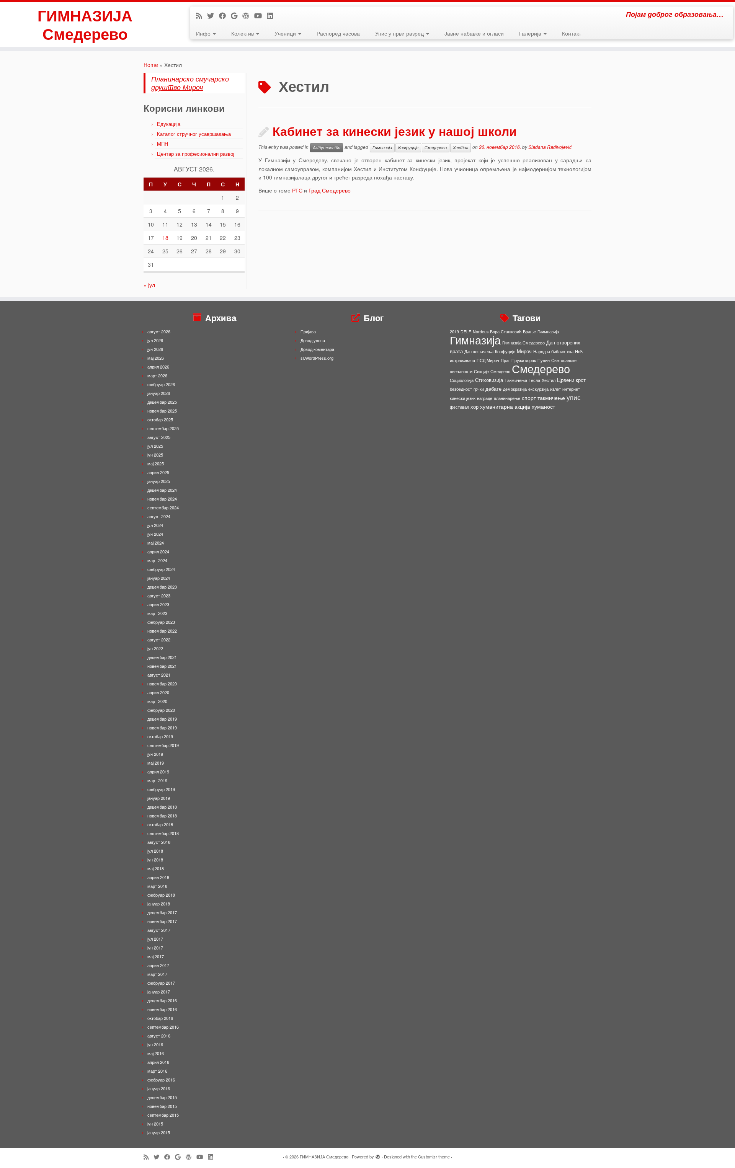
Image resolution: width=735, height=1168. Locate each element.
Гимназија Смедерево (523, 343)
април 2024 (158, 551)
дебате (493, 388)
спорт (529, 397)
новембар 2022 (162, 631)
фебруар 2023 (161, 622)
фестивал (459, 407)
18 (165, 237)
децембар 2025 (162, 402)
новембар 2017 (162, 921)
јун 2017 (155, 948)
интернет (571, 389)
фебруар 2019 (161, 789)
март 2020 (157, 701)
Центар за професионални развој (195, 153)
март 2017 (157, 974)
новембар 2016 (162, 1009)
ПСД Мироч (488, 360)
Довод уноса (313, 340)
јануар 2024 (158, 578)
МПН (162, 143)
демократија (515, 389)
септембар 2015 (163, 1115)
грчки (479, 389)
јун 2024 (155, 534)
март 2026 (157, 375)
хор (474, 406)
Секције (481, 371)
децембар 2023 (162, 587)
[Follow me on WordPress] (248, 15)
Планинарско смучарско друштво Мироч (190, 83)
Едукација (168, 123)
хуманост (543, 406)
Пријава (308, 331)
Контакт (571, 33)
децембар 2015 (162, 1097)
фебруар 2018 (161, 895)
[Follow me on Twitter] (213, 15)
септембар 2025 (163, 428)
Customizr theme (434, 1156)
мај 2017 (155, 956)
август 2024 (158, 516)
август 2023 (158, 595)
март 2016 (157, 1071)
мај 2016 (155, 1053)
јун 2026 (155, 349)
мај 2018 (155, 868)
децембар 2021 (162, 657)
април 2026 (158, 367)
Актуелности (326, 147)
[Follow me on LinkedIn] (272, 15)
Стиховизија (489, 379)
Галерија (531, 33)
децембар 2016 (162, 1000)
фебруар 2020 (161, 710)
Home (151, 65)
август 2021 (158, 675)
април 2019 (158, 771)
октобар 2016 (160, 1018)
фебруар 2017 (161, 983)
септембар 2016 (163, 1027)
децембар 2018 (162, 807)
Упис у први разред (400, 33)
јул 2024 (155, 525)
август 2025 (158, 437)
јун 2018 (155, 859)
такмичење (551, 397)
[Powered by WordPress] (378, 1155)
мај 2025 (155, 463)
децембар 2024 (162, 490)
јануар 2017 (158, 992)
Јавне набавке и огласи (474, 33)
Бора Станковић (505, 331)
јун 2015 (155, 1124)
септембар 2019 (163, 745)
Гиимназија (548, 331)
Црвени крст (571, 379)
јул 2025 (155, 446)
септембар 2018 (163, 833)
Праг (505, 360)
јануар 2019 (158, 798)
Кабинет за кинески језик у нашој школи (395, 131)
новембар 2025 (162, 411)
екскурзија (538, 389)
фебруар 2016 (161, 1080)
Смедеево (500, 371)
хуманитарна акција (505, 406)
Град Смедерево (330, 190)
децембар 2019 (162, 719)
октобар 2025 (160, 419)
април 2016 (158, 1062)
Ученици (285, 33)
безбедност (461, 389)
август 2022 (158, 639)
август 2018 (158, 842)
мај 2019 (155, 763)
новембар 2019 (162, 727)
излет (555, 389)
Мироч (524, 351)
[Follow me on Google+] (236, 15)
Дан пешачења (478, 351)
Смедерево (436, 147)
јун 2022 (155, 648)
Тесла (534, 380)
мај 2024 (155, 543)
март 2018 (157, 886)
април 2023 (158, 604)
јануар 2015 (158, 1132)
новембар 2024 (162, 499)
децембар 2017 (162, 912)
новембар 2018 (162, 815)
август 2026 (158, 331)
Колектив (243, 33)
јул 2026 (155, 340)
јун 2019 (155, 754)
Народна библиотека (553, 351)
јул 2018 (155, 851)
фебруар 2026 (161, 384)
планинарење (507, 398)
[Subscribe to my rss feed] (201, 15)
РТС (297, 190)
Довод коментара (317, 349)
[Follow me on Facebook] (225, 15)
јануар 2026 (158, 393)
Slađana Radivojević (550, 147)
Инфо (204, 33)
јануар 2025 (158, 481)
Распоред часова (338, 33)
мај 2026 (155, 358)
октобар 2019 (160, 736)
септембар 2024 (163, 507)
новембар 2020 (162, 683)
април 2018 (158, 877)
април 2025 (158, 472)
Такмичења (516, 380)
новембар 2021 (162, 666)
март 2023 (157, 613)
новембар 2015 (162, 1106)
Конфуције (408, 147)
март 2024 (157, 560)
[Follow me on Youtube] (260, 15)
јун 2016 (155, 1044)
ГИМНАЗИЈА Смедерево (85, 24)
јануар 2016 (158, 1088)
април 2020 (158, 692)
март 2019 (157, 780)
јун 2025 (155, 455)
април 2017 (158, 965)
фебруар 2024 (161, 569)
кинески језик (462, 398)
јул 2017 (155, 939)
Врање (529, 331)
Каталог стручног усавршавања (194, 133)
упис (574, 397)
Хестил (460, 147)
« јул (149, 285)
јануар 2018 (158, 903)
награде (484, 398)
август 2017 (158, 930)
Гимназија (382, 147)
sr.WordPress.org (317, 358)
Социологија (462, 380)
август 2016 (158, 1036)
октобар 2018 (160, 824)
